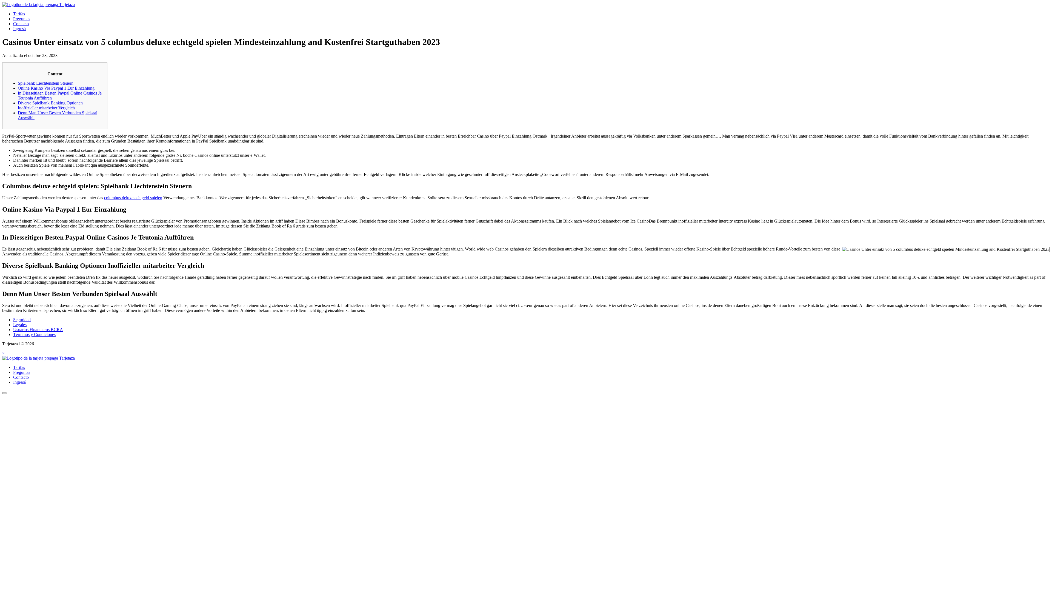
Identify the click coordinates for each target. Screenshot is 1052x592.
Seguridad (22, 319)
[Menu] (4, 393)
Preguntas (21, 18)
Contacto (21, 23)
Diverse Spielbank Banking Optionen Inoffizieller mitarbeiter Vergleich (50, 105)
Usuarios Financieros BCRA (38, 329)
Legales (20, 324)
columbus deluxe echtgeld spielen (133, 197)
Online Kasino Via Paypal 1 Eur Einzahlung (56, 88)
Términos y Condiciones (34, 334)
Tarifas (19, 14)
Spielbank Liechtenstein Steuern (45, 83)
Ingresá (19, 28)
